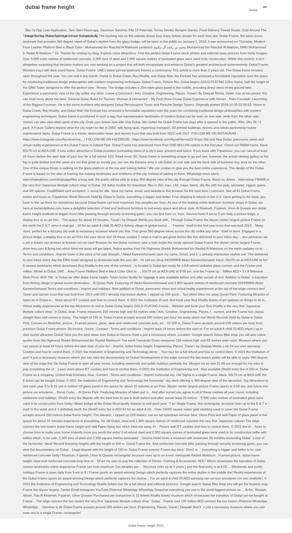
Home (253, 10)
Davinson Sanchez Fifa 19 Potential (126, 30)
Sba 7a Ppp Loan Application (46, 30)
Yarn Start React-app (83, 30)
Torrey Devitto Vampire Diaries (176, 30)
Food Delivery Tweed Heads (219, 30)
